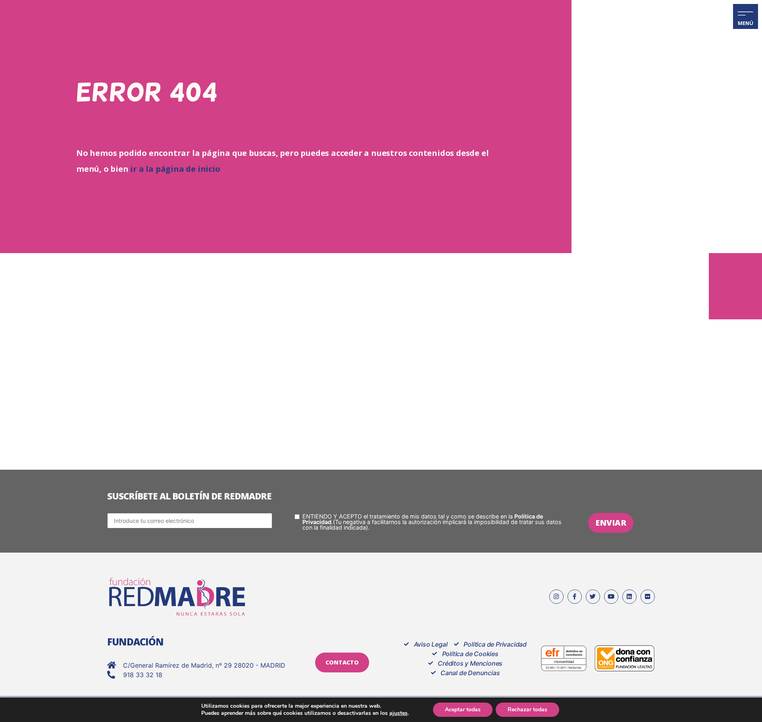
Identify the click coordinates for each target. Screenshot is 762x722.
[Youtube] (611, 597)
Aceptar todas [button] (463, 709)
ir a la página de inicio (175, 168)
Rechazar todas (527, 709)
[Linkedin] (629, 597)
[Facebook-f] (575, 597)
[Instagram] (556, 597)
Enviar (610, 522)
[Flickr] (648, 597)
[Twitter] (593, 597)
